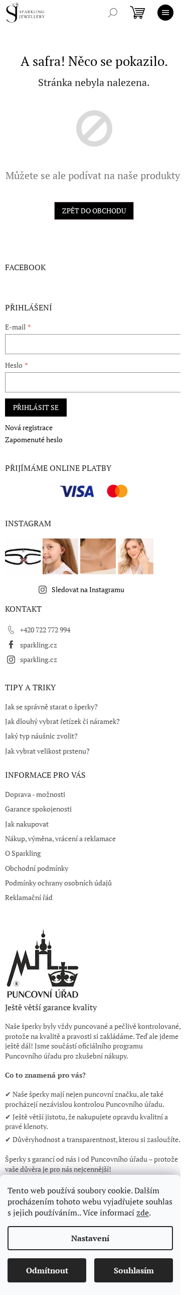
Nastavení (90, 1238)
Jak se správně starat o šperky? (51, 706)
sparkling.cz (38, 645)
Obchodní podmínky (36, 868)
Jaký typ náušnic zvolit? (41, 736)
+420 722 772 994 (45, 629)
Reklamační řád (29, 897)
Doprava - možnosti (35, 794)
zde (142, 1212)
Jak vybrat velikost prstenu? (47, 751)
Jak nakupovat (27, 824)
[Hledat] (113, 13)
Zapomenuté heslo (34, 439)
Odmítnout (47, 1270)
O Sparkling (23, 853)
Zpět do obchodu (94, 210)
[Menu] (165, 13)
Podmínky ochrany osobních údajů (58, 882)
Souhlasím (134, 1270)
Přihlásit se (36, 407)
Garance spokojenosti (38, 809)
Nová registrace (29, 427)
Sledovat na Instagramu (88, 589)
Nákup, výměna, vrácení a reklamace (60, 838)
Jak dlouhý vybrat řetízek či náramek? (62, 721)
